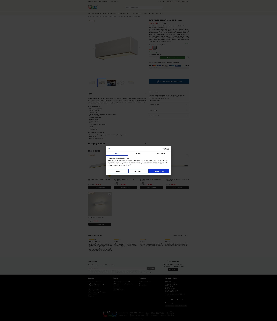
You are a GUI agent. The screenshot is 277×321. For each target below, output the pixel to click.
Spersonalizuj (137, 171)
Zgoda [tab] (117, 153)
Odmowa (117, 171)
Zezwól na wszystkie (159, 171)
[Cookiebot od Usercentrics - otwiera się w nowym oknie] (163, 149)
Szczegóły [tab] (138, 153)
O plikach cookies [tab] (160, 153)
